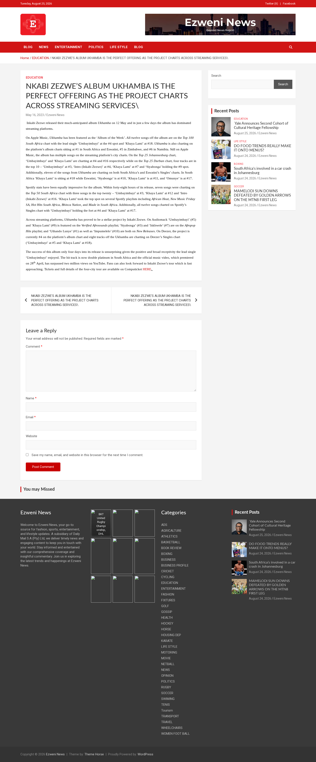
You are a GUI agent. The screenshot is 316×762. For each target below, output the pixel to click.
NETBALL (168, 664)
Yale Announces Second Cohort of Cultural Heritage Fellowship (270, 525)
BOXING (238, 163)
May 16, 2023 (35, 115)
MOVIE (166, 658)
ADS (164, 525)
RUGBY (166, 687)
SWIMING (168, 699)
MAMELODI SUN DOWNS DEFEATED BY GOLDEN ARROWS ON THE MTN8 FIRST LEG (262, 195)
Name (31, 398)
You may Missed (39, 489)
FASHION (167, 594)
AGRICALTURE (171, 531)
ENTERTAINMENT (68, 47)
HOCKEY (167, 623)
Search (216, 76)
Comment (34, 346)
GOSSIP (166, 612)
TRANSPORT (170, 716)
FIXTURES (168, 600)
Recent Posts (226, 111)
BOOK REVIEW (171, 548)
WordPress (145, 754)
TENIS (165, 705)
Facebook (289, 3)
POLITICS (96, 47)
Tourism (167, 710)
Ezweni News (55, 115)
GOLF (165, 606)
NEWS (43, 47)
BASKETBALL (170, 542)
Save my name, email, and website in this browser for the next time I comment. (87, 455)
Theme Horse (94, 754)
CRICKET (167, 571)
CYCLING (167, 577)
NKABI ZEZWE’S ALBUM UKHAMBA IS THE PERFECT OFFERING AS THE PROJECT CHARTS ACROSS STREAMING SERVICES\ (64, 300)
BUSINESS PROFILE (175, 565)
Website (31, 436)
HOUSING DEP (171, 635)
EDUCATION (34, 77)
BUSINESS (168, 560)
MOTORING (169, 652)
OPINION (167, 676)
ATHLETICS (169, 536)
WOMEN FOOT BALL (175, 734)
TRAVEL (167, 722)
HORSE (166, 629)
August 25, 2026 (245, 133)
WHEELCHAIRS (172, 728)
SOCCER (239, 186)
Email (31, 417)
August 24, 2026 (245, 155)
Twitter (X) (271, 3)
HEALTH (167, 618)
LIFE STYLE (119, 47)
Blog (28, 47)
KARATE (167, 641)
